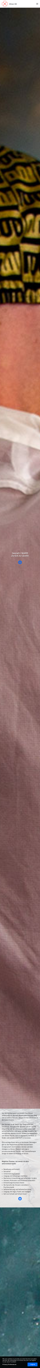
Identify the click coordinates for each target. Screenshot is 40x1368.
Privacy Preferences (9, 1364)
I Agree (32, 1364)
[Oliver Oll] (9, 4)
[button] (36, 4)
